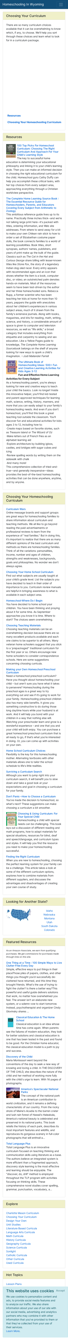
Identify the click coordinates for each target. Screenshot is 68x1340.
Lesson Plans (14, 1283)
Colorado (49, 929)
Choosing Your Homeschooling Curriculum (34, 122)
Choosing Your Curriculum (21, 1216)
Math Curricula (14, 1236)
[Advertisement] (34, 77)
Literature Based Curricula (21, 1228)
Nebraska (49, 914)
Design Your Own (16, 1220)
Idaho (49, 910)
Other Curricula (15, 1259)
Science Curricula (16, 1247)
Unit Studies (13, 1224)
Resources (14, 115)
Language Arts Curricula (20, 1232)
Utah (49, 922)
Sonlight (11, 1251)
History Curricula (16, 1239)
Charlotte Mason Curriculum (22, 1213)
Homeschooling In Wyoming (23, 4)
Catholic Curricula (16, 1255)
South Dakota (49, 926)
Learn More (13, 1331)
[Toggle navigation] (61, 4)
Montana (49, 918)
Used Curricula (15, 1262)
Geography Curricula (18, 1243)
